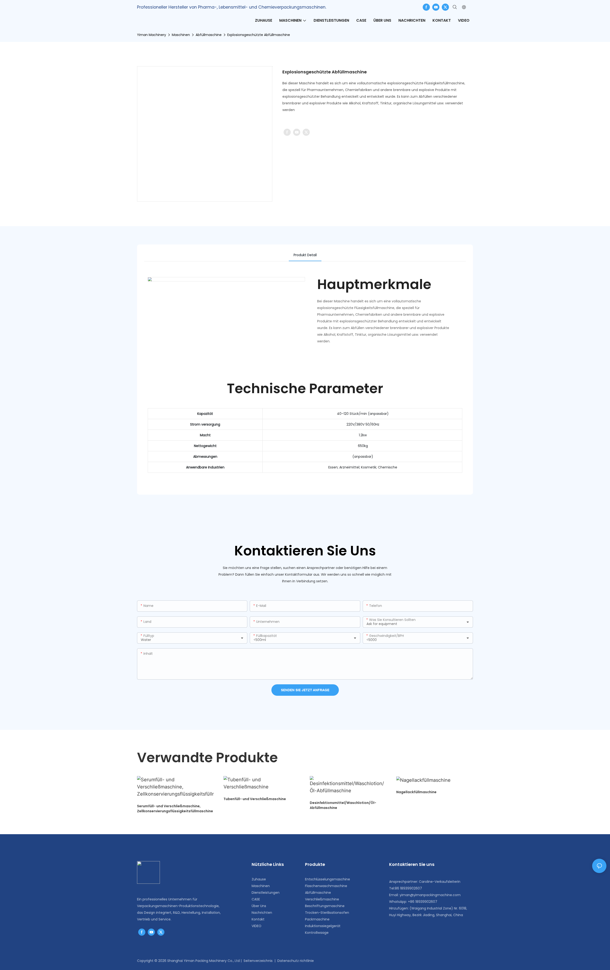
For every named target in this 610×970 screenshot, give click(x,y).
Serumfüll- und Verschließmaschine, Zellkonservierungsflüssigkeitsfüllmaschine (175, 808)
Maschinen (181, 34)
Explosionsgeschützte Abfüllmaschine (258, 34)
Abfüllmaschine (209, 34)
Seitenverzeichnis (258, 960)
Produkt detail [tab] (305, 255)
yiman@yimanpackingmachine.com (430, 895)
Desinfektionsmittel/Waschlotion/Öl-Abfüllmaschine (343, 805)
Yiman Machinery (151, 34)
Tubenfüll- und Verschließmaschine (255, 799)
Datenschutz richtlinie (295, 960)
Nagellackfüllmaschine (416, 792)
